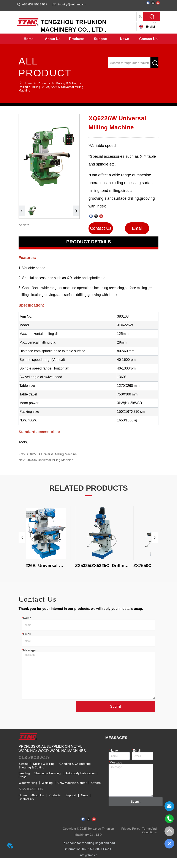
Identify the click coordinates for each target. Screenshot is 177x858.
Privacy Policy (130, 828)
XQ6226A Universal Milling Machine (52, 454)
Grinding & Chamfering (75, 763)
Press (22, 777)
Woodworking (28, 782)
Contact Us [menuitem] (148, 39)
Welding (47, 782)
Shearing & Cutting (31, 767)
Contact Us (26, 799)
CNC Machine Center (72, 782)
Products (44, 83)
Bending (24, 773)
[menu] (88, 39)
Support (70, 795)
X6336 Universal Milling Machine (50, 460)
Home (28, 83)
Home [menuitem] (28, 39)
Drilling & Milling (66, 83)
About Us (37, 795)
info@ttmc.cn (88, 855)
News (84, 795)
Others (96, 782)
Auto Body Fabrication (80, 773)
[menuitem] (53, 39)
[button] (53, 39)
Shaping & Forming (47, 773)
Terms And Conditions (149, 830)
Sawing (23, 763)
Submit (115, 706)
